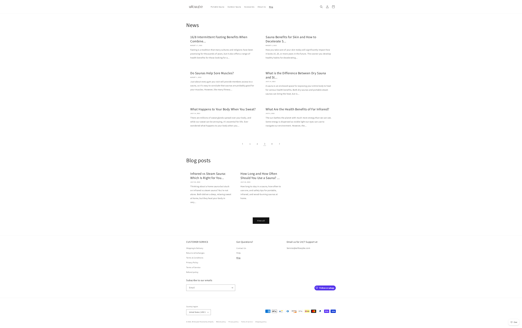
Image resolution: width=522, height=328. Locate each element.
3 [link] (264, 143)
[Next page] (279, 144)
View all (261, 220)
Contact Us (241, 248)
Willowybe (195, 322)
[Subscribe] (232, 288)
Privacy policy (234, 322)
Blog (238, 257)
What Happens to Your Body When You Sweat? (223, 109)
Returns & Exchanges (195, 253)
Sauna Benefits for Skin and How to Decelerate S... (291, 39)
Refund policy (192, 272)
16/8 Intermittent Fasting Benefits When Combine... (218, 39)
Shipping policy (261, 322)
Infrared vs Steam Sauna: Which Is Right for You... (208, 175)
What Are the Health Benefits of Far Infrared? (297, 109)
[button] (321, 7)
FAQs (238, 253)
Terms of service (247, 322)
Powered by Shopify (207, 322)
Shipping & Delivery (194, 248)
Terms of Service (193, 267)
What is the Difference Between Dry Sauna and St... (296, 75)
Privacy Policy (192, 262)
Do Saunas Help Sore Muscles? (212, 73)
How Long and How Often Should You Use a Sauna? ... (260, 175)
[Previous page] (243, 144)
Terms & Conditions (194, 257)
